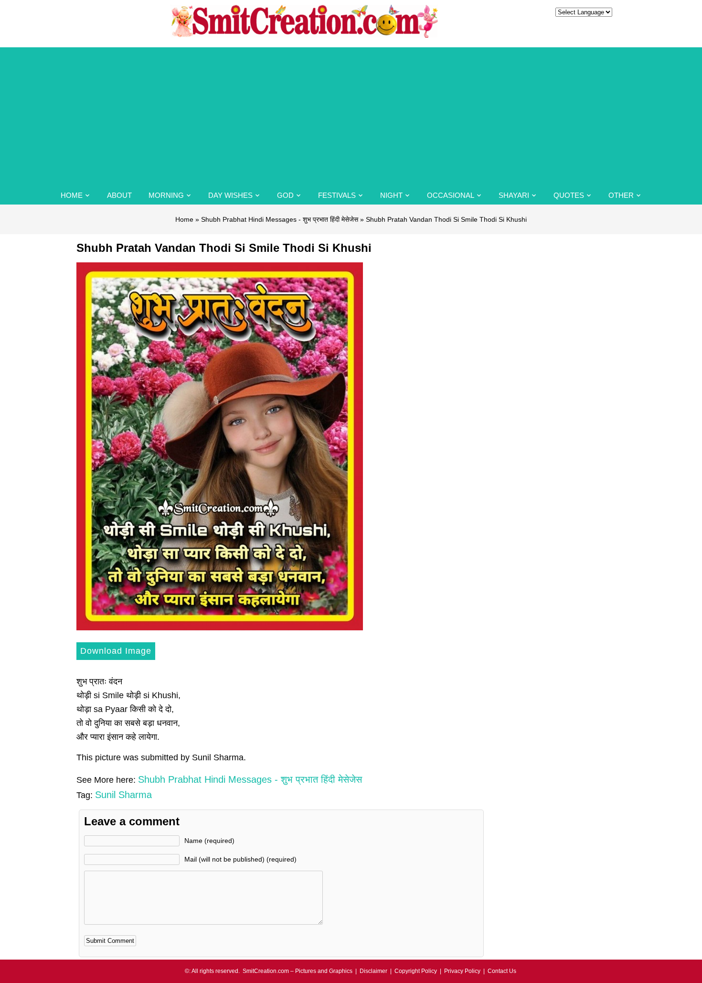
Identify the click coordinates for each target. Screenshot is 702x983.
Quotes (568, 195)
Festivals (337, 195)
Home (72, 195)
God (285, 195)
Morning (166, 195)
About (119, 195)
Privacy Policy (462, 971)
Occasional (450, 195)
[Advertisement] (351, 114)
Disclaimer (373, 971)
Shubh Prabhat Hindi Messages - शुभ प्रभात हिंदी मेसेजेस (279, 219)
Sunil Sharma (123, 794)
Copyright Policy (415, 971)
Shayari (514, 195)
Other (621, 195)
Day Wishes (230, 195)
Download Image (115, 651)
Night (391, 195)
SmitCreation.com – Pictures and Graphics (297, 971)
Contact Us (502, 971)
